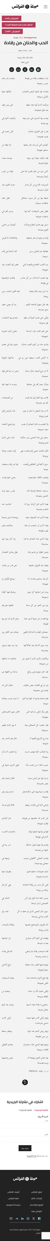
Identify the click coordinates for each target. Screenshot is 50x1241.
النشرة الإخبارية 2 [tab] (25, 1110)
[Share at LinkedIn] (31, 69)
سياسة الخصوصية (32, 1155)
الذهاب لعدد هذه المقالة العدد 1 (19, 25)
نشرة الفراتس (13, 1198)
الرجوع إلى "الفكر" (12, 31)
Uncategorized (30, 37)
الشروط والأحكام (36, 1205)
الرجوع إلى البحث (11, 18)
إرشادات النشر (36, 1198)
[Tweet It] (25, 69)
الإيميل (46, 1134)
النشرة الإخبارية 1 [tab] (41, 1110)
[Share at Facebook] (38, 69)
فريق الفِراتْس (36, 1192)
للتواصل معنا (36, 1211)
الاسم (46, 1120)
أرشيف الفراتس (13, 1192)
